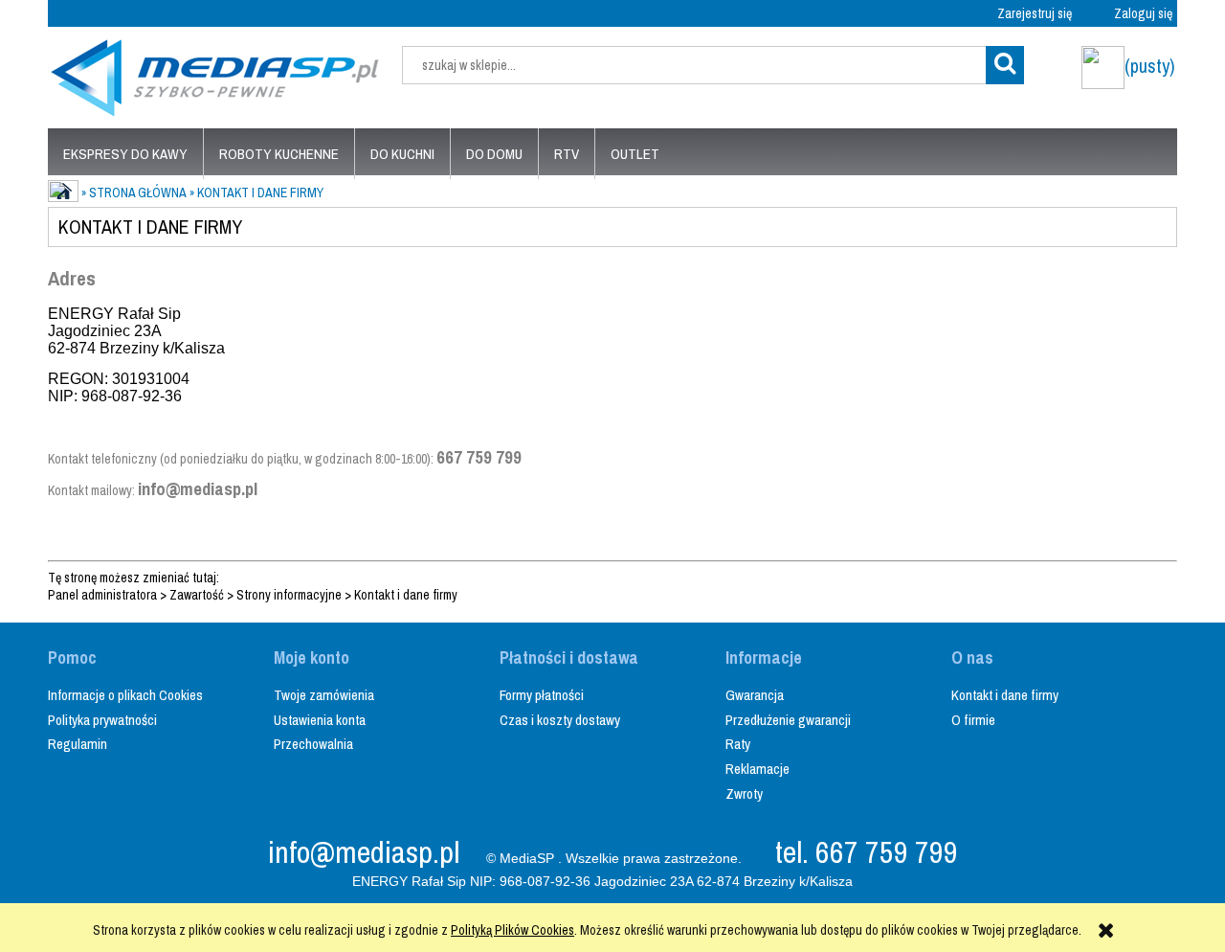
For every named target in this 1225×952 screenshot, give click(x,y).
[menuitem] (125, 153)
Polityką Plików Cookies (512, 930)
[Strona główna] (215, 75)
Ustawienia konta (320, 720)
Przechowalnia (313, 744)
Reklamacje (757, 769)
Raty (737, 744)
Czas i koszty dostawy (560, 720)
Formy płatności (542, 695)
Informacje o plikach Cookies (125, 695)
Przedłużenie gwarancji (788, 720)
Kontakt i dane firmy (405, 594)
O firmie (973, 720)
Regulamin (77, 744)
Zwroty (744, 793)
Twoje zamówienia (324, 695)
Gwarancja (754, 695)
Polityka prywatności (102, 720)
